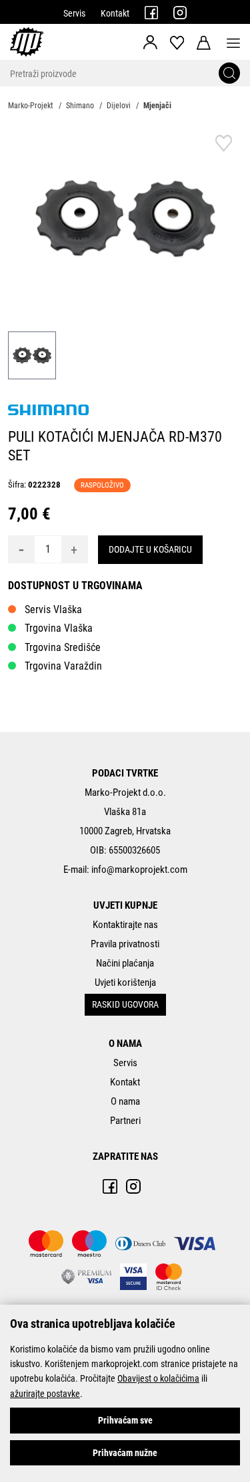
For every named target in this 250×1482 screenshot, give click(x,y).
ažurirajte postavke (45, 1393)
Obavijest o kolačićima (158, 1378)
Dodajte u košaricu (150, 549)
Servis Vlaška (53, 609)
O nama (125, 1101)
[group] (125, 218)
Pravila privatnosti (125, 944)
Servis (74, 13)
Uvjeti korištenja (125, 982)
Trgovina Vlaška (59, 628)
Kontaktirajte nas (125, 925)
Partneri (125, 1121)
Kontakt (115, 13)
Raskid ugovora (125, 1004)
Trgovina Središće (63, 647)
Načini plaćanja (125, 963)
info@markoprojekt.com (139, 870)
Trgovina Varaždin (63, 666)
